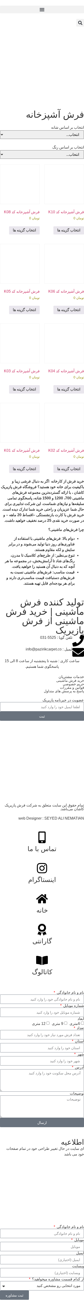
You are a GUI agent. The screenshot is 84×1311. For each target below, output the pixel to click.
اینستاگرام (42, 879)
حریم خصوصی (73, 684)
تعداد (80, 1028)
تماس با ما (42, 849)
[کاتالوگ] (42, 960)
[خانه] (42, 899)
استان (79, 1041)
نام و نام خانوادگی (70, 993)
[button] (42, 9)
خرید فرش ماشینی (70, 680)
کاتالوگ (42, 972)
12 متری (39, 1024)
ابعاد (80, 1019)
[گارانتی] (42, 929)
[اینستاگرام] (42, 868)
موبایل (78, 1240)
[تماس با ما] (42, 837)
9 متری (57, 1024)
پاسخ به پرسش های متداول (64, 691)
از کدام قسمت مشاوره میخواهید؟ (57, 1279)
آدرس (79, 1067)
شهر (80, 1054)
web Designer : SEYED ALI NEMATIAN (51, 818)
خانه (42, 910)
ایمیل (80, 1253)
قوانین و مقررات (72, 687)
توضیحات (77, 1093)
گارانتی (42, 941)
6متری (75, 1024)
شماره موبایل (73, 1006)
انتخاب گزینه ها (68, 230)
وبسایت (78, 1266)
